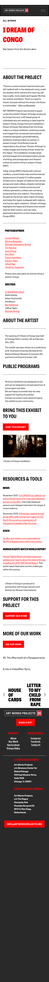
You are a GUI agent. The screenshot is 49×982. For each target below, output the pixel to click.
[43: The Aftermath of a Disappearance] (24, 653)
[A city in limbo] (10, 664)
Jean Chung (10, 250)
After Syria (24, 669)
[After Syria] (24, 664)
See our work (13, 644)
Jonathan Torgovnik (14, 267)
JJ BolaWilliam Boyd (14, 291)
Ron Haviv (9, 254)
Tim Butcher (11, 247)
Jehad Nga (10, 263)
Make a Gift (25, 722)
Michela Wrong (12, 311)
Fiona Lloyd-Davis (13, 257)
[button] (8, 59)
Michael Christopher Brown (18, 244)
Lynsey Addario (12, 237)
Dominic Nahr (11, 260)
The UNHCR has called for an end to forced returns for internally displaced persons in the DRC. (24, 498)
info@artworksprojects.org (24, 824)
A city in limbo (10, 669)
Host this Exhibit (16, 426)
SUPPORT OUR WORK (16, 615)
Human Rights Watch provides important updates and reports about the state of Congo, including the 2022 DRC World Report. (24, 559)
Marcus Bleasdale (13, 241)
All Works (9, 20)
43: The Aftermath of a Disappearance (24, 657)
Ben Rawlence (11, 304)
